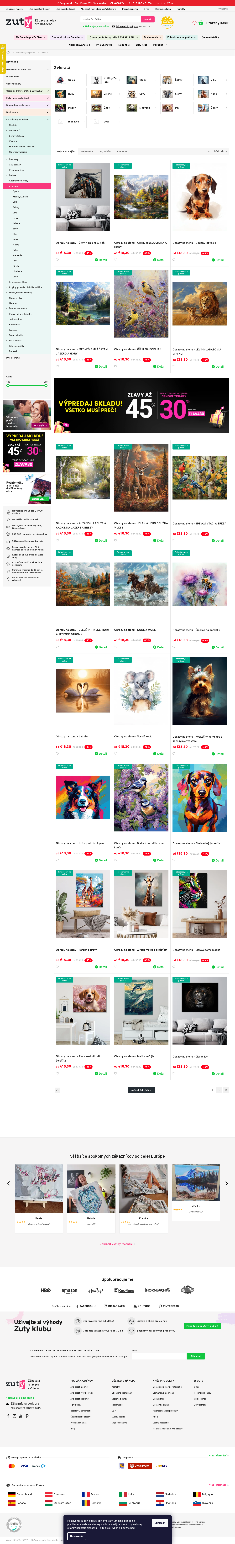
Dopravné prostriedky (20, 313)
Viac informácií (217, 1455)
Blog (72, 1428)
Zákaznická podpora (127, 26)
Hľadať (147, 19)
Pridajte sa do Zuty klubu (201, 1326)
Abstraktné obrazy (18, 180)
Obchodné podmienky (122, 1392)
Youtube (144, 1306)
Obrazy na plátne (161, 1404)
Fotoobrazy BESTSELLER (21, 146)
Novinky (13, 125)
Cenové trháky (13, 84)
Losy (15, 276)
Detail (103, 260)
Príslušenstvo (13, 358)
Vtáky (16, 202)
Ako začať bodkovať (66, 9)
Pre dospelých (16, 170)
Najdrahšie (105, 151)
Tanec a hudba (16, 335)
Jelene (16, 223)
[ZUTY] (26, 1384)
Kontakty (181, 9)
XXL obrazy (15, 164)
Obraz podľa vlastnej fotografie (167, 1386)
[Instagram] (14, 1416)
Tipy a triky (75, 1404)
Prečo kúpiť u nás (78, 1422)
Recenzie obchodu (202, 1392)
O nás (146, 9)
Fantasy (13, 329)
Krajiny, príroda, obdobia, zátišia (25, 287)
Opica (16, 191)
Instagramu (116, 1306)
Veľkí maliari (15, 340)
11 (226, 1090)
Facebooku (88, 1306)
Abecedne (122, 151)
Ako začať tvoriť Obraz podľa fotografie (98, 9)
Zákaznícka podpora (25, 1403)
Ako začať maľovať (14, 9)
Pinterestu (171, 1306)
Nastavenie (76, 1536)
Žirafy (16, 265)
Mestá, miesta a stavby (20, 292)
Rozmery (13, 159)
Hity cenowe (12, 77)
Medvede (17, 255)
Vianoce (13, 141)
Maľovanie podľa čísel (17, 98)
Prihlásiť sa (196, 1356)
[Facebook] (8, 1416)
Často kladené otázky (80, 1416)
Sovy (15, 228)
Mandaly (13, 303)
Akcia (155, 1416)
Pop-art (13, 351)
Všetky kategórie (161, 1422)
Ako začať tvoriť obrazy (40, 9)
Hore (57, 1090)
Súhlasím (160, 1522)
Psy (15, 260)
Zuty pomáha (200, 1404)
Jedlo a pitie (15, 319)
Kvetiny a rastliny (18, 281)
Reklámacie (117, 1404)
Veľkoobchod (200, 1398)
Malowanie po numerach (18, 70)
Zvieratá (13, 186)
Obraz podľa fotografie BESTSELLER (24, 91)
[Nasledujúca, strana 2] (219, 1090)
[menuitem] (30, 37)
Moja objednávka (130, 9)
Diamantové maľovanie (18, 105)
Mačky (16, 244)
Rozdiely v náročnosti (80, 1410)
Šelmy (16, 207)
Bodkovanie (12, 112)
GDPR (114, 1410)
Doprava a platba (163, 9)
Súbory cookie (118, 1416)
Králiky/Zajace (20, 196)
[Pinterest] (27, 1416)
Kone (15, 239)
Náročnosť (14, 130)
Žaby (15, 250)
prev (9, 1183)
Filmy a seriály (16, 345)
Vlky (15, 212)
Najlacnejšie (87, 151)
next (226, 1183)
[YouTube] (21, 1416)
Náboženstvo (15, 297)
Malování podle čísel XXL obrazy (168, 1428)
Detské (12, 175)
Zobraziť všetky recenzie (116, 1244)
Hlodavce (17, 271)
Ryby (15, 218)
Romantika (14, 324)
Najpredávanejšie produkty (165, 1410)
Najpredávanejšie (18, 151)
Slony (16, 234)
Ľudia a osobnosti (18, 308)
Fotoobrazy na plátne (17, 119)
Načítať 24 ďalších (141, 1090)
